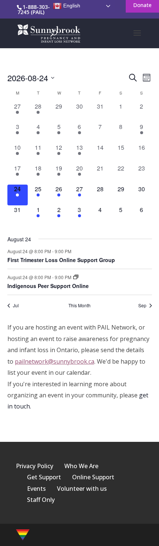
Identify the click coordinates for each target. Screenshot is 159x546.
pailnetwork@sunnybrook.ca (54, 361)
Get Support (44, 477)
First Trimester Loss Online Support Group (61, 260)
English (71, 6)
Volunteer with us (82, 488)
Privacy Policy (34, 466)
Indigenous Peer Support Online (48, 285)
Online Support (93, 477)
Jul (16, 305)
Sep (142, 305)
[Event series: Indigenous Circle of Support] (75, 277)
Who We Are (81, 466)
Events (36, 488)
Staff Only (41, 500)
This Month (79, 305)
